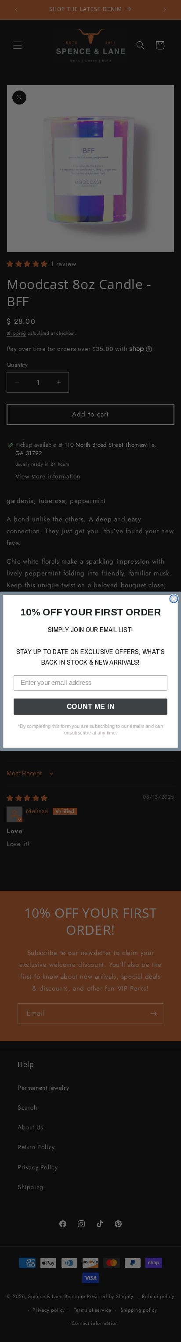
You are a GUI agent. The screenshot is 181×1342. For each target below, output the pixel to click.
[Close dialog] (173, 599)
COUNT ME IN (91, 706)
